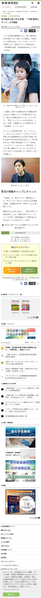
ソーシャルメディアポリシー (10, 565)
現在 (26, 342)
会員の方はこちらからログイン (29, 270)
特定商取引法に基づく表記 (9, 569)
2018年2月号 (11, 11)
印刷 (31, 30)
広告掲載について (6, 550)
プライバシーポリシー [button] (11, 589)
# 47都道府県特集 (20, 7)
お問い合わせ (5, 546)
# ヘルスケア (7, 7)
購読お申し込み (6, 530)
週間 (32, 342)
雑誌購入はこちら (6, 538)
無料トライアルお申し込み (12, 270)
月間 (38, 342)
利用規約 (3, 557)
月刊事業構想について (8, 526)
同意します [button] (11, 594)
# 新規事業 (33, 7)
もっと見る (32, 317)
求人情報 (3, 553)
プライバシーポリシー (8, 561)
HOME (4, 11)
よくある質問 (5, 542)
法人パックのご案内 (7, 534)
